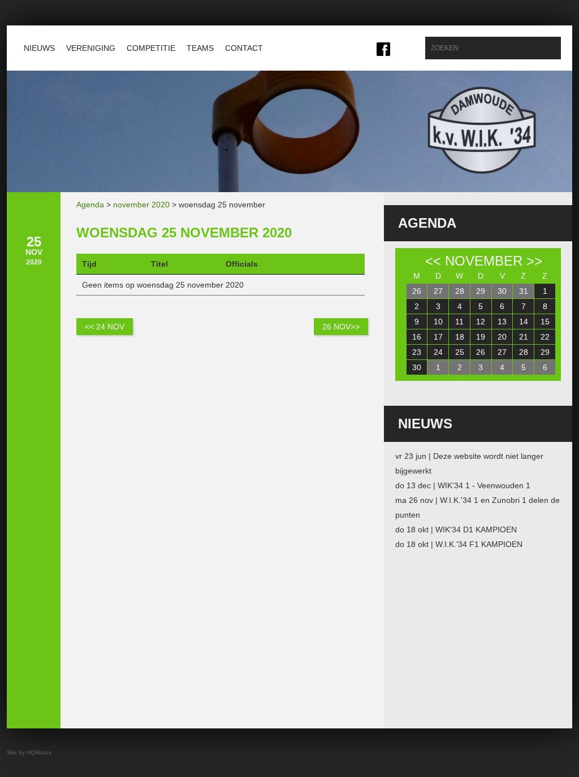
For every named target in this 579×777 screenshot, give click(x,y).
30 (502, 291)
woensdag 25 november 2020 (184, 232)
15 (545, 321)
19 (480, 336)
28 (459, 291)
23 (416, 352)
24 (438, 352)
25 (459, 352)
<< (433, 260)
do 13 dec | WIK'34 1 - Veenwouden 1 (462, 485)
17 (438, 336)
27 (438, 291)
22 (545, 336)
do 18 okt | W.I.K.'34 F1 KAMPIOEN (458, 544)
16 (416, 336)
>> (534, 260)
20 (502, 336)
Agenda (90, 204)
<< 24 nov (104, 326)
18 (459, 336)
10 (438, 321)
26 (416, 291)
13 (502, 321)
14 (523, 321)
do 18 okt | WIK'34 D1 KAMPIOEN (456, 529)
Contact (244, 48)
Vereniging (90, 48)
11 (459, 321)
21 (523, 336)
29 (480, 291)
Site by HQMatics (29, 752)
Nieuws (39, 48)
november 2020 (141, 204)
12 (480, 321)
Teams (200, 48)
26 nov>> (341, 326)
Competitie (151, 48)
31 (523, 291)
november (483, 260)
